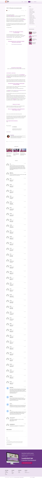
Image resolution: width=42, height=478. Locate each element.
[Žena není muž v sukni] (23, 150)
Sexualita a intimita (31, 19)
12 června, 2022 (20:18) (12, 225)
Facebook (13, 472)
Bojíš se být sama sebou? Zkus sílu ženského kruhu (34, 43)
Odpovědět (25, 163)
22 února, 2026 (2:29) (12, 418)
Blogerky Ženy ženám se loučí (34, 36)
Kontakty (6, 474)
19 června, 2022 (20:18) (12, 266)
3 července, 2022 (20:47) (12, 376)
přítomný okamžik (11, 141)
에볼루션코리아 (11, 180)
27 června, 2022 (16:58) (12, 283)
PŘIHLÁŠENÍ (35, 1)
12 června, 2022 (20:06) (12, 208)
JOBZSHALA (11, 396)
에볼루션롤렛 (11, 203)
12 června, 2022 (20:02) (12, 202)
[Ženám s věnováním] (16, 150)
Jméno (7, 437)
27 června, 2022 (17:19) (12, 312)
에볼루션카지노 (11, 226)
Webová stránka (8, 440)
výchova (21, 141)
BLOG (29, 1)
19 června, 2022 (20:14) (12, 260)
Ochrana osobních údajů (16, 477)
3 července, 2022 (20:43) (12, 370)
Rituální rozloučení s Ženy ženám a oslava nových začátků (34, 33)
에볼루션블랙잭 (11, 197)
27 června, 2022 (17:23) (12, 318)
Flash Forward (11, 387)
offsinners (11, 405)
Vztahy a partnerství (31, 21)
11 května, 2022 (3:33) (12, 173)
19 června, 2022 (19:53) (12, 231)
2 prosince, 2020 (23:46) (12, 164)
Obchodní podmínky (22, 477)
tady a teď (19, 141)
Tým (5, 473)
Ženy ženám (8, 10)
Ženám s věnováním (15, 152)
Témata (19, 471)
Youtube (12, 473)
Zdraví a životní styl (31, 22)
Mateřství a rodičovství (31, 11)
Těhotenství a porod (31, 20)
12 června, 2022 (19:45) (12, 179)
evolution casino (12, 209)
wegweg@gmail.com (12, 424)
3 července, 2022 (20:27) (12, 347)
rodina (13, 141)
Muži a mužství (31, 13)
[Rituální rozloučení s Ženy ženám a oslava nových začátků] (30, 32)
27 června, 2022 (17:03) (12, 289)
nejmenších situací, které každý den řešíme (18, 90)
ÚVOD (22, 1)
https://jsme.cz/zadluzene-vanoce (14, 168)
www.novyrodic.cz (8, 131)
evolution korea (12, 267)
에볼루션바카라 (11, 296)
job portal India (13, 399)
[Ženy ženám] (7, 2)
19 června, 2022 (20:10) (12, 254)
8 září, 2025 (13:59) (11, 404)
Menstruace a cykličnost (32, 12)
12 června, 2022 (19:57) (12, 196)
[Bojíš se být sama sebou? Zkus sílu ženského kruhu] (30, 43)
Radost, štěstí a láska (31, 15)
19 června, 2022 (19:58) (12, 237)
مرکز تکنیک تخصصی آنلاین (12, 417)
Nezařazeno (30, 14)
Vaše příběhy (6, 472)
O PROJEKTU (25, 1)
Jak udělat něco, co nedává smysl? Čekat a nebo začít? (34, 40)
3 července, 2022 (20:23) (12, 341)
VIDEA (31, 1)
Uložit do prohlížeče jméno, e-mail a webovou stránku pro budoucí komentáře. (15, 441)
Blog (12, 471)
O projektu (6, 471)
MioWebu (34, 477)
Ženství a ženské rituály (31, 23)
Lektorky (19, 472)
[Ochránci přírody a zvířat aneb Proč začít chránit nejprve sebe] (9, 150)
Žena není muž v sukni (22, 152)
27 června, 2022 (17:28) (12, 324)
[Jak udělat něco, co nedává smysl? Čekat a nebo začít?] (30, 39)
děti (8, 141)
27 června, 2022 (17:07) (12, 295)
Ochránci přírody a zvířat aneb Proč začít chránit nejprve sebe (9, 153)
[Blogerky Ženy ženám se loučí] (30, 36)
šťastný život (16, 141)
